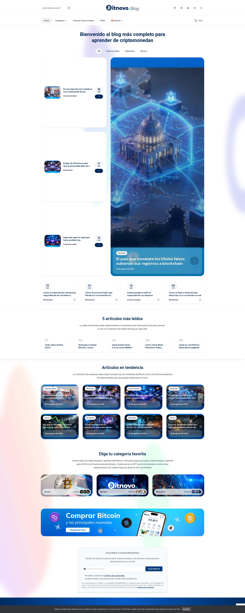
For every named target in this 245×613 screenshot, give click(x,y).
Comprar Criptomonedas (83, 20)
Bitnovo (144, 51)
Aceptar (186, 609)
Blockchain (129, 51)
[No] (242, 609)
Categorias (59, 20)
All (99, 51)
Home (46, 20)
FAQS (102, 20)
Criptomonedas (112, 51)
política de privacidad (114, 575)
